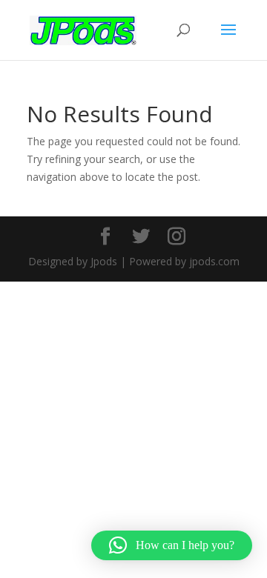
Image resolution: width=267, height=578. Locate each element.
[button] (171, 545)
